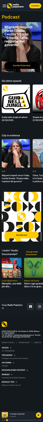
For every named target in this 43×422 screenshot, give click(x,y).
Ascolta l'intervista (21, 65)
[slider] (7, 420)
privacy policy (8, 342)
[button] (4, 5)
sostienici (35, 6)
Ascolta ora (21, 235)
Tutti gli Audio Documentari (32, 253)
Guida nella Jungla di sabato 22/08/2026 (15, 118)
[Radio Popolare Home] (15, 5)
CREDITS (37, 342)
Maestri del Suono (31, 281)
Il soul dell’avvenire (9, 281)
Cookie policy (24, 342)
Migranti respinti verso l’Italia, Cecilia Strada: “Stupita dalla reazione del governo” (15, 178)
